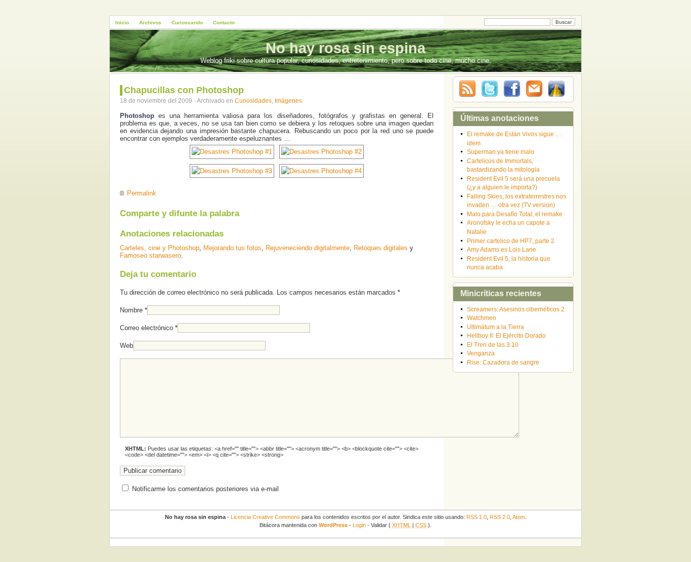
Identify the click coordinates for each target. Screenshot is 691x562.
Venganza (481, 353)
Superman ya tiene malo (500, 151)
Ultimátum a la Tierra (495, 327)
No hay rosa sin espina (345, 48)
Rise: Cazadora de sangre (503, 362)
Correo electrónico (146, 328)
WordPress (333, 525)
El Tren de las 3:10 (493, 344)
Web (126, 345)
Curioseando (187, 22)
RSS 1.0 (476, 517)
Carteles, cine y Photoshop (159, 248)
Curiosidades (253, 100)
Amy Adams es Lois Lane (501, 249)
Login (359, 525)
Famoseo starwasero (150, 255)
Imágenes (288, 100)
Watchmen (481, 317)
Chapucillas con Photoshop (184, 90)
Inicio (122, 22)
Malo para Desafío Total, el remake (515, 214)
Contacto (224, 22)
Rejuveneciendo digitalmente (308, 248)
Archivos (150, 22)
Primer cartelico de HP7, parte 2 (510, 240)
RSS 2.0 (500, 517)
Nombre (131, 310)
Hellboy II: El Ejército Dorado (506, 335)
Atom (518, 517)
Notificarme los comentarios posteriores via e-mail (205, 489)
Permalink (141, 193)
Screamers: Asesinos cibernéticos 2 (516, 309)
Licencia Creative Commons (265, 517)
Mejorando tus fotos (232, 248)
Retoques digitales (381, 248)
